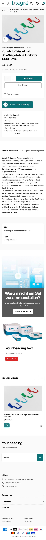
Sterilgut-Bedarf (10, 128)
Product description (10, 151)
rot (17, 125)
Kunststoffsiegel (33, 123)
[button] (3, 3)
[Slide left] (36, 378)
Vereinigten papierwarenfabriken (17, 231)
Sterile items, (33, 131)
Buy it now (23, 85)
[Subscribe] (40, 457)
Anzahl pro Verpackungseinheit (32, 151)
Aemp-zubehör (10, 240)
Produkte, (25, 131)
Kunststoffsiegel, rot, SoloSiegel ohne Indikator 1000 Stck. (21, 415)
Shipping (12, 70)
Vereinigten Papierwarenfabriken (16, 47)
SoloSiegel (22, 125)
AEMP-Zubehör (21, 123)
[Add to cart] (7, 425)
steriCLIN (30, 125)
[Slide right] (42, 378)
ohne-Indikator (10, 125)
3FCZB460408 (9, 123)
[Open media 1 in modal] (23, 29)
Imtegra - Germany (20, 536)
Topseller (17, 133)
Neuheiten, (17, 131)
